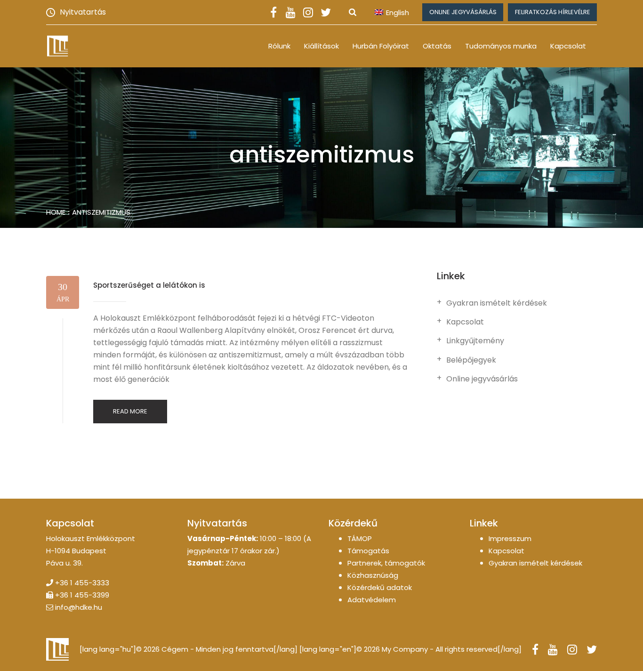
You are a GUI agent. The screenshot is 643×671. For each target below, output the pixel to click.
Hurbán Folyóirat (381, 46)
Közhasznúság (372, 575)
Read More (130, 411)
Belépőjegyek (471, 360)
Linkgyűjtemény (475, 341)
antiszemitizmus (101, 212)
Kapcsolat (568, 46)
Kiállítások (321, 46)
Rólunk (279, 46)
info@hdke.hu (78, 607)
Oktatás (437, 46)
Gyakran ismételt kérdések (496, 303)
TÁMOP (359, 538)
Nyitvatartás (83, 12)
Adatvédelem (371, 600)
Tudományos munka (501, 46)
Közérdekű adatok (379, 587)
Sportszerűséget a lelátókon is (149, 285)
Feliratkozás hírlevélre (552, 12)
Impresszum (510, 538)
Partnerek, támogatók (386, 563)
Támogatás (368, 551)
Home (55, 212)
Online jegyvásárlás (463, 12)
